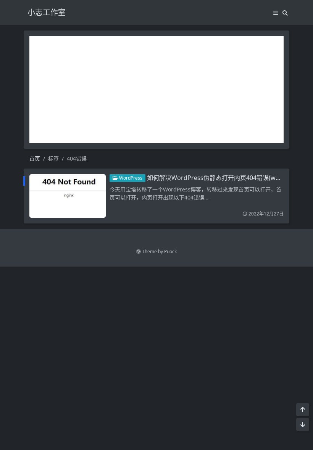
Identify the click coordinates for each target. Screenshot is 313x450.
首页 (34, 158)
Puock (170, 251)
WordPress (130, 178)
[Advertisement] (156, 89)
